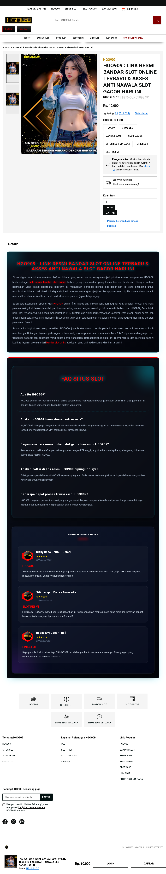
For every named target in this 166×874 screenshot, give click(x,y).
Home (6, 47)
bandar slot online (56, 342)
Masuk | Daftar (36, 8)
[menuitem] (27, 38)
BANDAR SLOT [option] (113, 136)
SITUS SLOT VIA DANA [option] (118, 144)
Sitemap (65, 761)
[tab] (13, 244)
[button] (12, 68)
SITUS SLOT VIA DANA (66, 722)
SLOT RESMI (8, 755)
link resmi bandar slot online (48, 282)
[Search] (157, 20)
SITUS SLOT (71, 8)
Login (8, 29)
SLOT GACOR (90, 8)
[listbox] (130, 140)
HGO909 (55, 8)
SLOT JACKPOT (69, 755)
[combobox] (107, 20)
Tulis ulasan (141, 113)
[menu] (83, 38)
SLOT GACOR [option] (135, 136)
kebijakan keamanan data (31, 807)
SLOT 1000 (66, 749)
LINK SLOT (7, 761)
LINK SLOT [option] (142, 144)
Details (13, 244)
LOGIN (109, 207)
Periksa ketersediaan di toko (122, 221)
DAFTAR (110, 212)
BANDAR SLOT (110, 8)
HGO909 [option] (110, 127)
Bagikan (111, 226)
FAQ (63, 743)
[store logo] (18, 20)
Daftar (23, 29)
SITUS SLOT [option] (128, 127)
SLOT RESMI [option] (112, 152)
